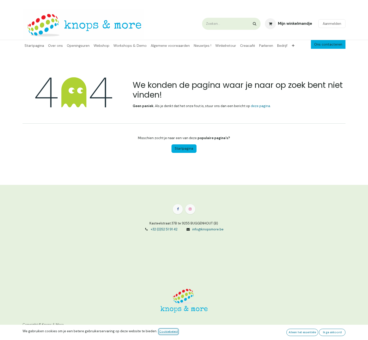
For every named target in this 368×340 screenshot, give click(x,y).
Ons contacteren (328, 44)
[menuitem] (34, 45)
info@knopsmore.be (208, 229)
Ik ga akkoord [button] (332, 332)
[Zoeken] (255, 24)
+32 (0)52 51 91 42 (164, 229)
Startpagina (184, 148)
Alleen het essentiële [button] (302, 332)
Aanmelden (332, 23)
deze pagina (260, 106)
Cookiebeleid (168, 331)
